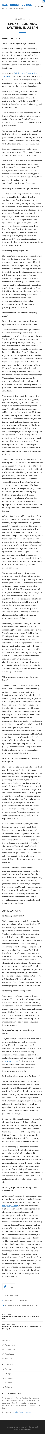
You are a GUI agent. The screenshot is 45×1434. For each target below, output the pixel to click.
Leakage (8, 1374)
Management (9, 1378)
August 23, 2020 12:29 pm (16, 1300)
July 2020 (8, 1358)
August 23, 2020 (22, 19)
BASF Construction (17, 4)
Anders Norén (26, 1429)
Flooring (9, 1305)
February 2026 (10, 1345)
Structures (20, 1305)
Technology (33, 1305)
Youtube (28, 1412)
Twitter (21, 1412)
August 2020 (9, 1354)
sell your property (10, 1205)
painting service (11, 1061)
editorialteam (11, 1296)
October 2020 (10, 1349)
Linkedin (15, 1412)
